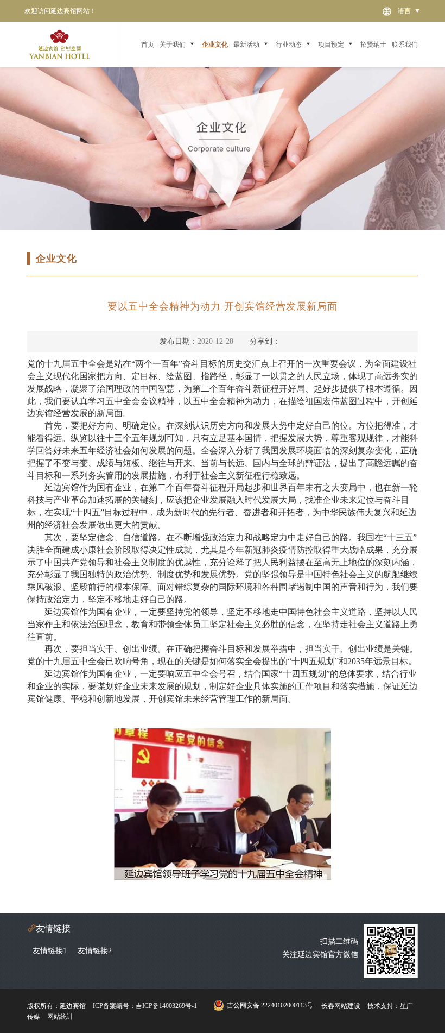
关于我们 (173, 44)
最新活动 (246, 44)
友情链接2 (95, 951)
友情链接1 (50, 951)
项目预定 (331, 44)
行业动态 (289, 44)
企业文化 (215, 44)
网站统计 (60, 1017)
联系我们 (405, 44)
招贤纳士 (373, 44)
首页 (147, 44)
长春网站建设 (340, 1006)
